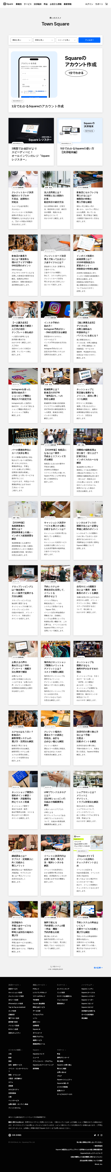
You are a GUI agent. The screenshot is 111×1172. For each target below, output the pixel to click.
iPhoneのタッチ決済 (15, 1003)
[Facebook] (98, 1135)
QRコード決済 (13, 1000)
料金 (58, 1054)
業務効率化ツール (39, 1044)
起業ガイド (61, 1090)
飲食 (9, 1057)
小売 (9, 1054)
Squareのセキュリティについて (91, 1153)
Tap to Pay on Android (16, 1007)
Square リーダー (87, 1000)
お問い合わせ (61, 1072)
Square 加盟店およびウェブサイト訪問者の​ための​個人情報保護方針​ (79, 1149)
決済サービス (13, 989)
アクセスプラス (38, 1014)
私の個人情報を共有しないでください (90, 1142)
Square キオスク (87, 1007)
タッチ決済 (12, 1011)
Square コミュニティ (64, 1079)
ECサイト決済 (13, 1029)
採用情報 (36, 1068)
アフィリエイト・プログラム (43, 1061)
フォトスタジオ (62, 1000)
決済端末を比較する (88, 1011)
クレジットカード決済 (16, 996)
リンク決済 (61, 992)
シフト (35, 1018)
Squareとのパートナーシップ (43, 1065)
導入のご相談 (61, 1068)
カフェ (10, 1082)
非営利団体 (12, 1093)
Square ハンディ (87, 989)
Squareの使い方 (63, 1083)
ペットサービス (13, 1100)
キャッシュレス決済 (15, 992)
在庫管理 (36, 1025)
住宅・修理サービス (15, 1065)
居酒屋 (10, 1086)
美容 (9, 1061)
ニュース (36, 1057)
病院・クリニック (14, 1075)
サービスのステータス (64, 1094)
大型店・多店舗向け (15, 1078)
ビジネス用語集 (62, 1087)
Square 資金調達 (39, 1003)
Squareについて (38, 1054)
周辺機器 (85, 1018)
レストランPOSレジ (40, 992)
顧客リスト (36, 1022)
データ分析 (36, 1011)
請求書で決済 (13, 1022)
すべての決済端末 (88, 1014)
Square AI (36, 1029)
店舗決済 (11, 1014)
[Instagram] (101, 1135)
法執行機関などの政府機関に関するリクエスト (87, 1157)
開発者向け (61, 1003)
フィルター (89, 40)
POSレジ (36, 989)
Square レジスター (88, 996)
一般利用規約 (98, 1146)
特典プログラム (38, 1036)
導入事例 (60, 1061)
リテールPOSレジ (39, 996)
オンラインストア (63, 989)
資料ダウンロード (63, 1057)
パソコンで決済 (13, 1025)
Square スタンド (87, 1003)
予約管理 (36, 1000)
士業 (9, 1097)
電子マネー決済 (13, 1018)
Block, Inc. (99, 1164)
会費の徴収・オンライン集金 (18, 1104)
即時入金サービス (39, 1007)
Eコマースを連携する (64, 996)
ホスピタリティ (13, 1089)
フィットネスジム (14, 1108)
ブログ (59, 1076)
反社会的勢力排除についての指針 (91, 1160)
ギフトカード (37, 1033)
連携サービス (37, 1040)
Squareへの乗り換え (64, 1065)
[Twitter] (95, 1135)
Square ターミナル (88, 992)
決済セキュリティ (14, 1033)
